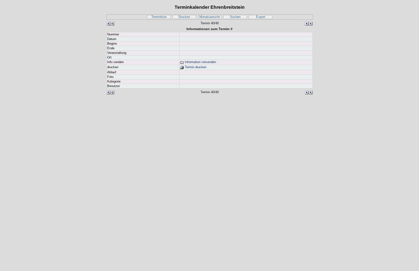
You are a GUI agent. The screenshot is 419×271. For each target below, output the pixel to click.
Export (260, 17)
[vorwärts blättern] (309, 23)
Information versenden (200, 62)
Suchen (235, 17)
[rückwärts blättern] (110, 23)
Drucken (184, 17)
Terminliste (159, 17)
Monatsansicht (209, 17)
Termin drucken (195, 67)
